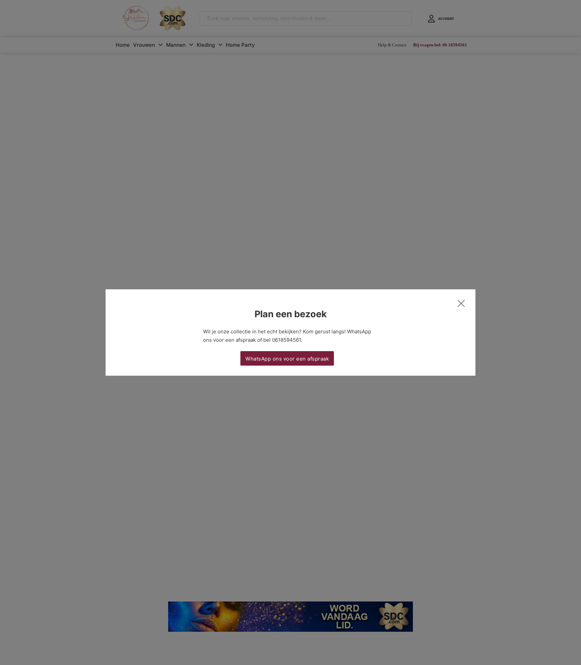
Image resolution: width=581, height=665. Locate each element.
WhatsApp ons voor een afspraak (287, 359)
